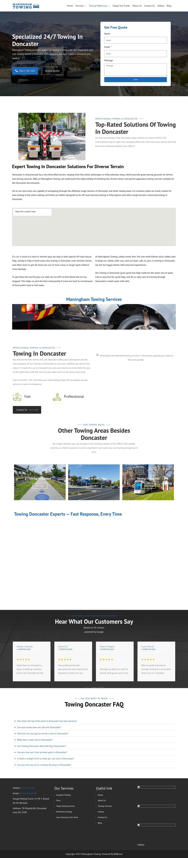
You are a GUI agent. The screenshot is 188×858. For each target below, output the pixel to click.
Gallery (160, 5)
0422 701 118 (28, 787)
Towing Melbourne (98, 5)
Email (107, 46)
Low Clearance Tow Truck (67, 817)
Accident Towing (63, 795)
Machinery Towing (64, 811)
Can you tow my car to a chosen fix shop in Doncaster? (44, 764)
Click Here (40, 486)
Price (58, 800)
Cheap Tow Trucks (121, 5)
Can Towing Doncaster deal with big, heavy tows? (41, 746)
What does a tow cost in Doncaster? (35, 739)
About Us (137, 5)
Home (70, 5)
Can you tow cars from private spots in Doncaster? (42, 752)
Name (107, 33)
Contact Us (149, 5)
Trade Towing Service (65, 806)
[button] (14, 317)
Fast (27, 396)
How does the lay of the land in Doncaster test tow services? (47, 721)
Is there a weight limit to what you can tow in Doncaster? (45, 758)
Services (79, 5)
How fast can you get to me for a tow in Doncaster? (42, 733)
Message (108, 60)
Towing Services (105, 806)
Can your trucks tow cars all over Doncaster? (39, 727)
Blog (169, 5)
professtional (74, 396)
